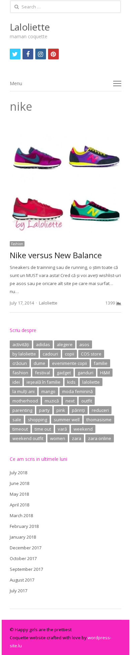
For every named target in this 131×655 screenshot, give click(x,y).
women (57, 438)
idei (16, 382)
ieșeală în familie (43, 382)
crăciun (19, 363)
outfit (86, 401)
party (44, 410)
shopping (37, 420)
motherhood (25, 401)
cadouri (50, 354)
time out (43, 429)
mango (48, 391)
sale (16, 420)
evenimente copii (69, 363)
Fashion (17, 243)
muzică (52, 401)
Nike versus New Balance (56, 255)
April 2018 (19, 505)
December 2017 (25, 548)
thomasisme (99, 420)
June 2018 (19, 483)
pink (60, 410)
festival (42, 373)
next (70, 401)
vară (62, 429)
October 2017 (23, 558)
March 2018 (21, 515)
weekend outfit (27, 438)
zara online (99, 438)
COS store (91, 354)
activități (20, 344)
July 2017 (18, 591)
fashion (20, 373)
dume (39, 363)
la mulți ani (23, 391)
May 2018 (19, 494)
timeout (20, 429)
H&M (105, 373)
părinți (78, 410)
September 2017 (26, 569)
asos (84, 344)
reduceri (100, 410)
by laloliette (24, 354)
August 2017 (22, 580)
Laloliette (30, 26)
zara (76, 438)
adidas (43, 344)
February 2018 (24, 526)
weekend (83, 429)
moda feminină (77, 391)
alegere (65, 344)
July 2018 (18, 473)
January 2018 (23, 537)
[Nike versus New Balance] (65, 128)
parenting (22, 410)
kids (71, 382)
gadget (64, 373)
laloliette (91, 382)
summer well (67, 420)
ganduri (85, 373)
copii (69, 354)
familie (100, 363)
